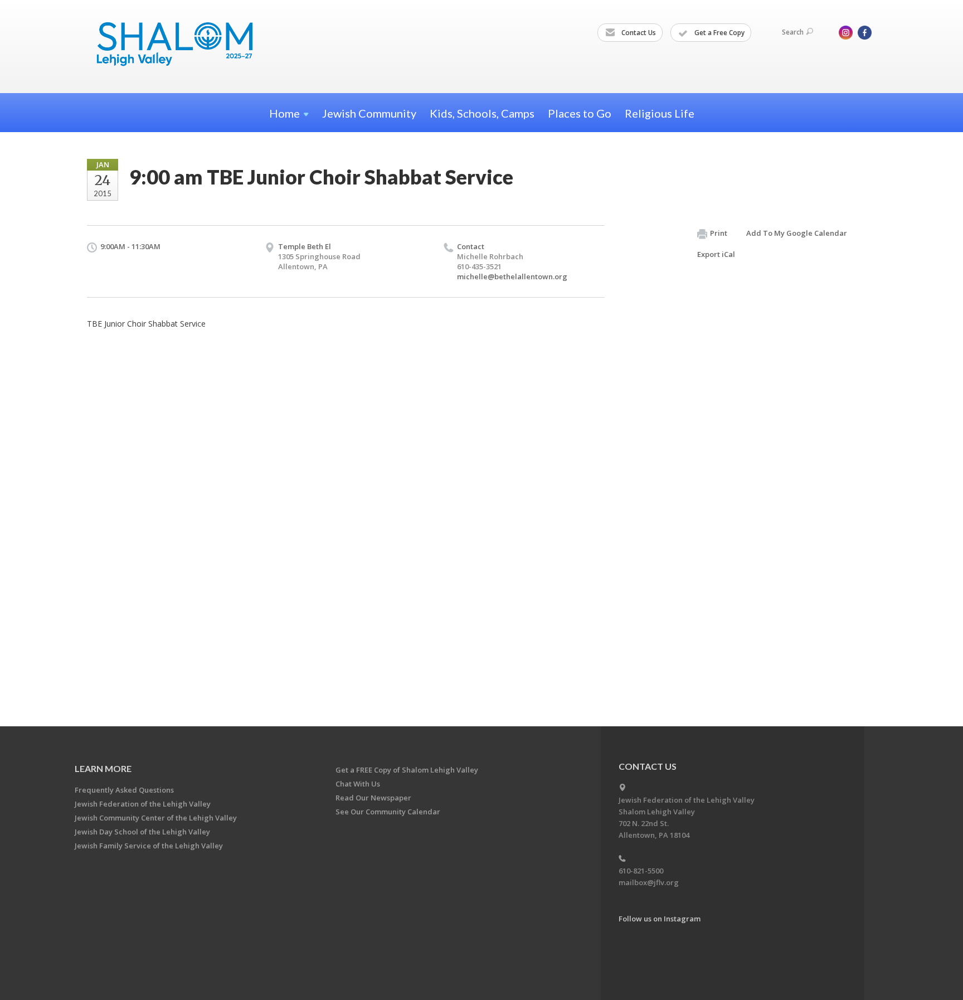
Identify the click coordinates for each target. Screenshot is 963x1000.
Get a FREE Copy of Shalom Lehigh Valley (406, 770)
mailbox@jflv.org (649, 882)
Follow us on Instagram (660, 919)
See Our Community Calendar (387, 812)
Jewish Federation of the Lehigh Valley (143, 804)
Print (718, 233)
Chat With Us (357, 784)
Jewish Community (369, 113)
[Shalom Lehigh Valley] (180, 46)
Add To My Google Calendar (796, 233)
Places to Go (579, 113)
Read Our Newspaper (373, 798)
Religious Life (659, 113)
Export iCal (716, 254)
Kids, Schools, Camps (482, 113)
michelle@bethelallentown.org (512, 276)
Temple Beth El (304, 246)
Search (793, 32)
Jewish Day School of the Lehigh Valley (142, 832)
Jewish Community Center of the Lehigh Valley (156, 818)
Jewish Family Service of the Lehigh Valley (149, 846)
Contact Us (638, 32)
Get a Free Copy (719, 32)
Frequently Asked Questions (124, 790)
